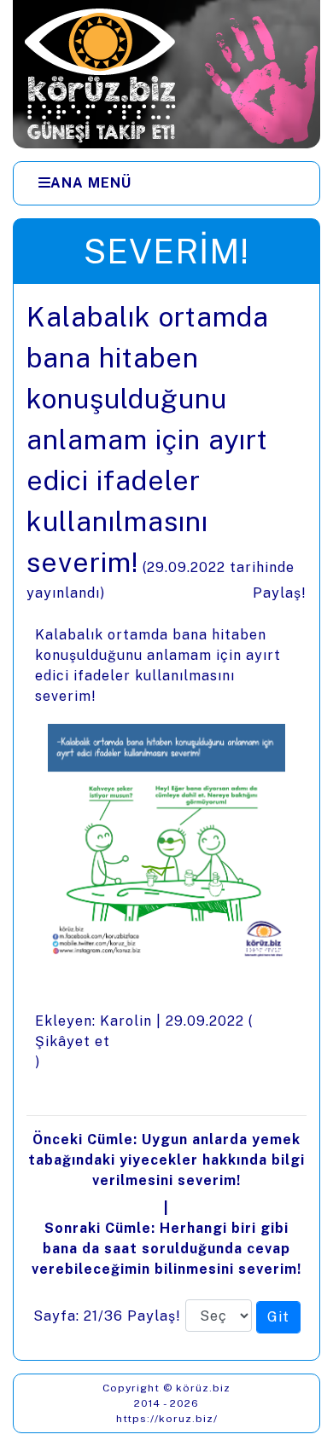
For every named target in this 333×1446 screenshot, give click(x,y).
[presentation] (166, 822)
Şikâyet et (72, 1041)
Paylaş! (280, 593)
